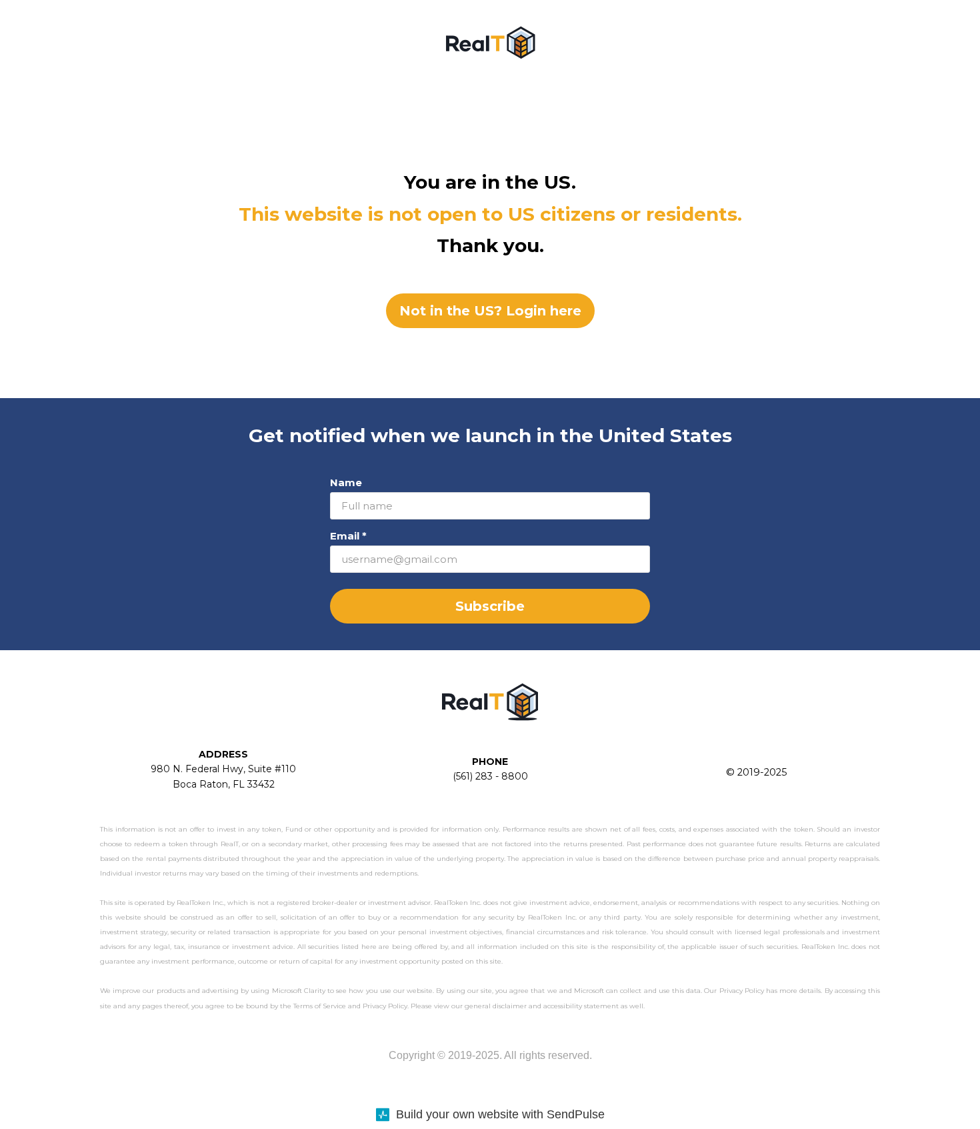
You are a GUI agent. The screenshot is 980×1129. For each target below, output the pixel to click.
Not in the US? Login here (490, 311)
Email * (348, 535)
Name (346, 482)
